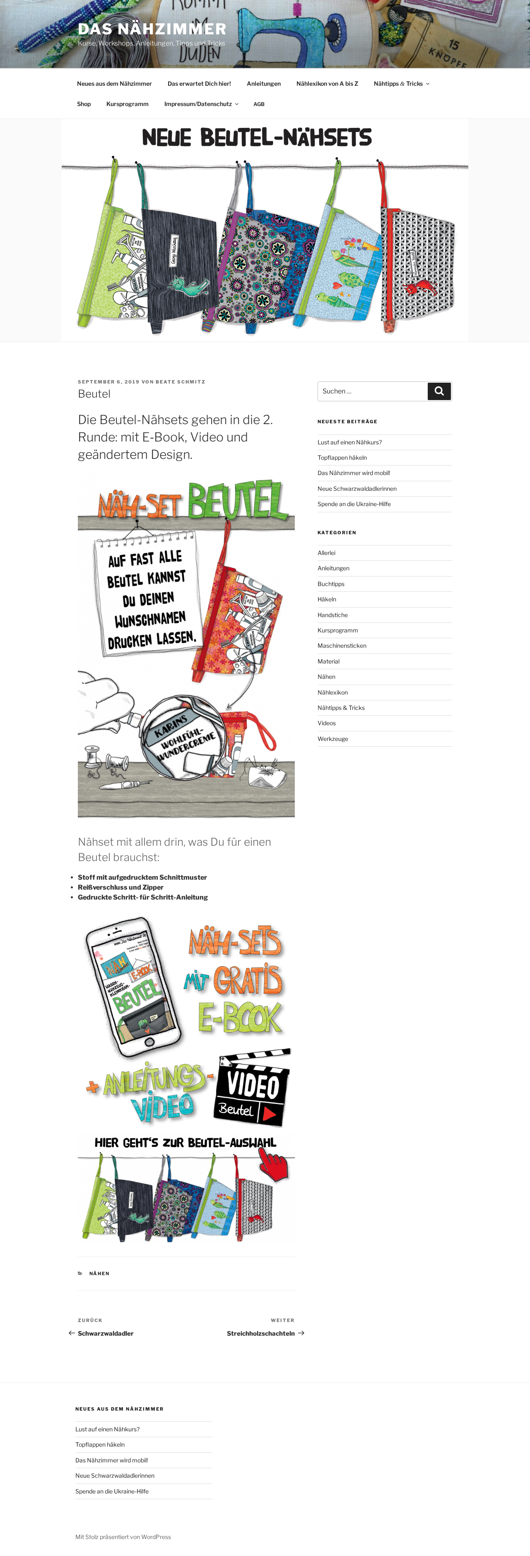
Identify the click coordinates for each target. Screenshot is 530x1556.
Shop (84, 103)
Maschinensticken (342, 645)
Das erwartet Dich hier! (199, 83)
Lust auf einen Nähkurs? (350, 442)
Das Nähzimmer (152, 29)
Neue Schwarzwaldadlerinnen (357, 488)
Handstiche (333, 614)
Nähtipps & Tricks (341, 707)
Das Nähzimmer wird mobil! (354, 472)
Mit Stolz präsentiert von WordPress (123, 1536)
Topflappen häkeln (342, 457)
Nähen (99, 1273)
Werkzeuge (333, 738)
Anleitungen (264, 83)
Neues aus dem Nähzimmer (114, 83)
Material (329, 661)
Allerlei (326, 552)
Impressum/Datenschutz (198, 103)
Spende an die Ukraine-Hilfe (354, 503)
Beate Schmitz (181, 382)
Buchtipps (331, 583)
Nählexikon (333, 692)
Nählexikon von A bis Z (327, 83)
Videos (327, 722)
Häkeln (327, 599)
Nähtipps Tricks (398, 83)
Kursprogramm (127, 103)
